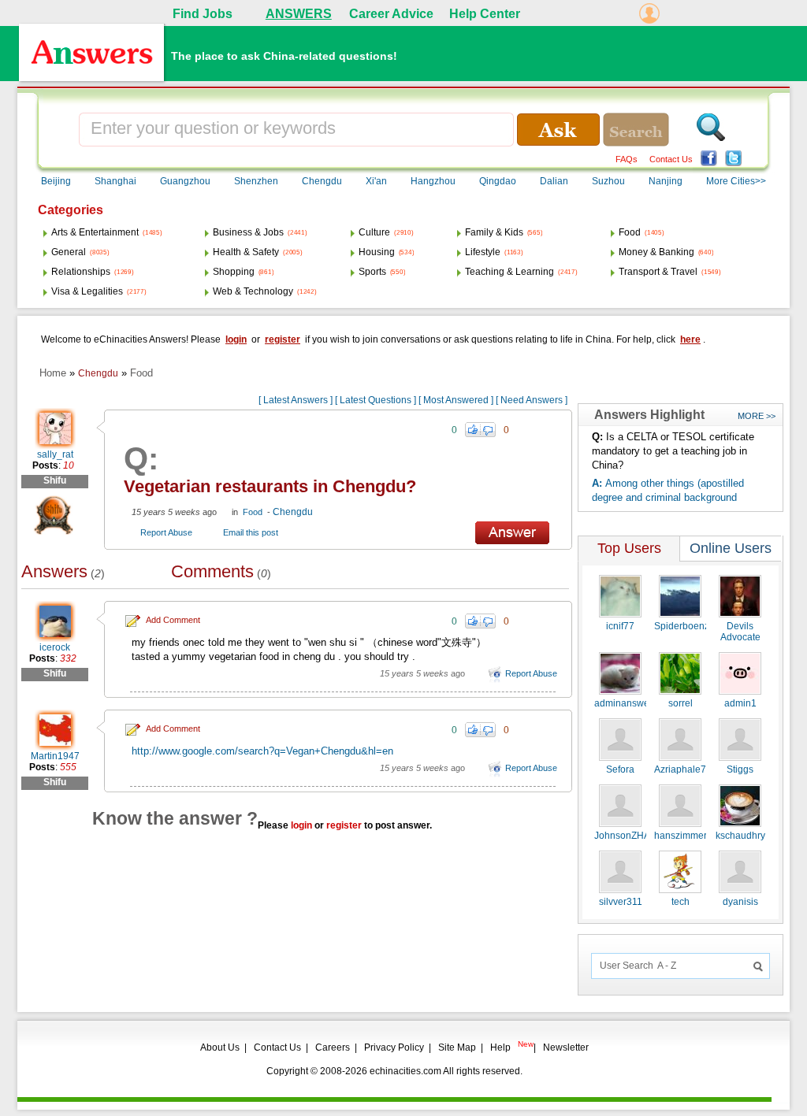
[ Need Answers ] (531, 400)
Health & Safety (246, 252)
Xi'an (376, 181)
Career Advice (391, 13)
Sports (372, 271)
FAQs (626, 159)
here (690, 339)
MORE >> (756, 416)
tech (680, 901)
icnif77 (620, 626)
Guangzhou (185, 181)
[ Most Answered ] (455, 400)
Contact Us (671, 159)
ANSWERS (299, 13)
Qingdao (497, 181)
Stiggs (740, 769)
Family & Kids (494, 232)
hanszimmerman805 (698, 835)
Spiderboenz (681, 626)
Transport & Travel (658, 271)
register (282, 339)
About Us (220, 1047)
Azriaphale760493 (694, 769)
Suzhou (608, 181)
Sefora (620, 769)
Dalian (554, 181)
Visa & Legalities (87, 291)
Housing (377, 252)
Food (630, 232)
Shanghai (115, 181)
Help (500, 1047)
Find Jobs (202, 13)
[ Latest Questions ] (375, 400)
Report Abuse (166, 532)
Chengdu (322, 181)
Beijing (56, 181)
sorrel (680, 703)
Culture (374, 232)
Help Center (484, 13)
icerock (54, 647)
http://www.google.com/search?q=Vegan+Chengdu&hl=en (262, 751)
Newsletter (566, 1047)
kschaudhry (740, 835)
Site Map (457, 1047)
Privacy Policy (394, 1047)
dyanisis (740, 901)
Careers (332, 1047)
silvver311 (620, 901)
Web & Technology (253, 291)
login (236, 339)
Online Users (731, 548)
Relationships (80, 271)
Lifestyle (482, 252)
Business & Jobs (248, 232)
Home (52, 373)
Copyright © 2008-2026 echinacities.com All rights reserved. (394, 1071)
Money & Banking (656, 252)
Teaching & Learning (509, 271)
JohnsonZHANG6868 (640, 835)
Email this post (250, 532)
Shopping (234, 271)
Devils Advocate (740, 632)
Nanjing (665, 181)
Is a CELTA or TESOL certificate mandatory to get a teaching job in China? (673, 451)
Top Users (629, 548)
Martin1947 (55, 756)
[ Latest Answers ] (295, 400)
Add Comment (173, 620)
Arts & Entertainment (95, 232)
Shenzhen (256, 181)
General (68, 252)
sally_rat (55, 454)
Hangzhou (433, 181)
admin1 (740, 703)
